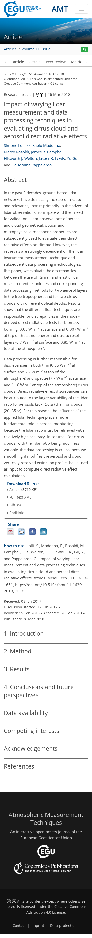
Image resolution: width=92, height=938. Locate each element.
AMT (60, 9)
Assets (34, 62)
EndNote (16, 512)
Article (18, 62)
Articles (10, 49)
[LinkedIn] (43, 531)
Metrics (77, 62)
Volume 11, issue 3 (37, 49)
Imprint (37, 925)
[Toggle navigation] (81, 9)
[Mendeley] (10, 531)
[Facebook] (32, 531)
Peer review (56, 62)
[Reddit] (21, 531)
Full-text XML (20, 497)
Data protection (63, 925)
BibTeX (15, 504)
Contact (19, 925)
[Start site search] (84, 49)
